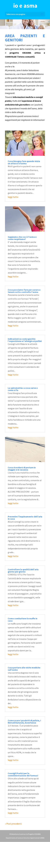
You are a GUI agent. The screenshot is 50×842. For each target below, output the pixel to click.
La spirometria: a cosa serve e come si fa (23, 389)
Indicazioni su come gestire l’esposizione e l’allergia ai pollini (25, 339)
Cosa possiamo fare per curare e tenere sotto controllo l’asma (24, 290)
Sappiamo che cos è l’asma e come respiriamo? (22, 238)
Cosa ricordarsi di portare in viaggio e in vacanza (22, 468)
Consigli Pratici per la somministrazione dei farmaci (23, 774)
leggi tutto (13, 196)
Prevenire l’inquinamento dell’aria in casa (25, 517)
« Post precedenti (13, 823)
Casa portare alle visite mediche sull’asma (24, 668)
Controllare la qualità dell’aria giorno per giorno (23, 570)
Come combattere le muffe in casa (22, 619)
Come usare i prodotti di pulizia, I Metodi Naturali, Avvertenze (24, 721)
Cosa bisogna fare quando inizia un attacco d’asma (24, 162)
